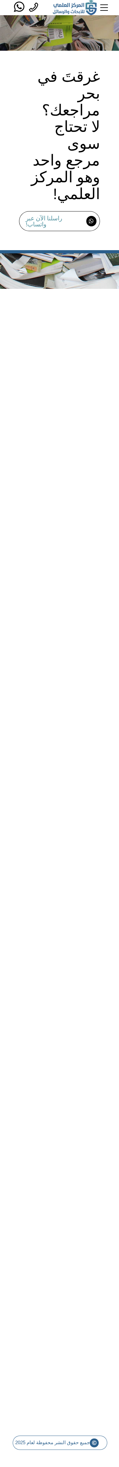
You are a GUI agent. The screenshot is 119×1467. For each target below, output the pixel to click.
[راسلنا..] (17, 7)
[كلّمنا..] (31, 7)
